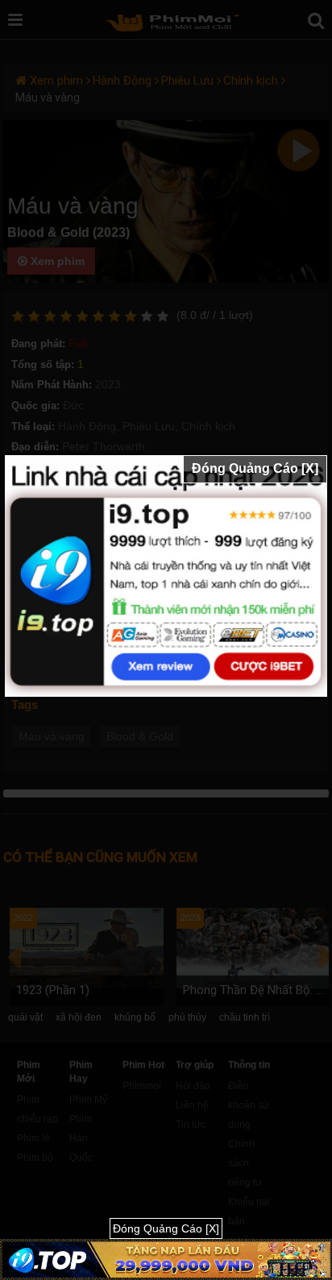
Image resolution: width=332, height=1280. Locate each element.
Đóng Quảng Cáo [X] (255, 468)
